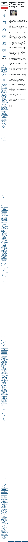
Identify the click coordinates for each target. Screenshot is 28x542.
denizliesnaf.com (4, 379)
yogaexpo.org (4, 245)
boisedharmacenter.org (4, 250)
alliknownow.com (4, 275)
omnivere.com (4, 97)
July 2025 (4, 14)
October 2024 (4, 22)
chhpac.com (4, 526)
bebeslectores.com (4, 154)
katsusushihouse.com (4, 297)
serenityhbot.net (4, 409)
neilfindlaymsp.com (4, 366)
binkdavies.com (4, 288)
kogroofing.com (4, 130)
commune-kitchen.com (4, 291)
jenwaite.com (4, 512)
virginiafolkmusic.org (4, 234)
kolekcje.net (4, 237)
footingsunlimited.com (4, 432)
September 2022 (4, 50)
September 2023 (4, 36)
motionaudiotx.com (4, 528)
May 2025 (4, 15)
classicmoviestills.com (4, 263)
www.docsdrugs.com (4, 434)
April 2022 (4, 56)
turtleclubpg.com (4, 361)
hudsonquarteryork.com (4, 479)
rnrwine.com (4, 518)
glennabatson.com (4, 282)
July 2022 (4, 52)
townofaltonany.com (4, 341)
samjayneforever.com (4, 496)
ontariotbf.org (4, 113)
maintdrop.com (4, 127)
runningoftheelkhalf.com (4, 418)
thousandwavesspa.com (4, 364)
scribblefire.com (4, 244)
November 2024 (4, 21)
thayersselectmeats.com (4, 390)
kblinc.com (4, 196)
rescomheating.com (4, 530)
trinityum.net (4, 471)
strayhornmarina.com (4, 283)
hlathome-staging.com (4, 219)
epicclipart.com (4, 125)
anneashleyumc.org (4, 428)
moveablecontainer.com (4, 146)
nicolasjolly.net (4, 294)
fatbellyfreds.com (4, 477)
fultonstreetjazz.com (4, 144)
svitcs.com (4, 383)
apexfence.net (4, 538)
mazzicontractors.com (4, 472)
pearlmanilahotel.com (4, 126)
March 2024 (4, 29)
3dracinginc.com (4, 270)
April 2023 (4, 42)
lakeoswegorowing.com (4, 519)
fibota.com (4, 480)
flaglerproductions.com (4, 284)
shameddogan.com (4, 397)
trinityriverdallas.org (4, 240)
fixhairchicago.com (4, 378)
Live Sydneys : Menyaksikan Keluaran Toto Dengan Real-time (4, 74)
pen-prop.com (4, 412)
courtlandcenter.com (4, 365)
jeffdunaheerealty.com (4, 419)
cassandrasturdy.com (4, 260)
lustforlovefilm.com (4, 293)
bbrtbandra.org (4, 123)
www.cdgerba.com (4, 481)
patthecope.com (4, 382)
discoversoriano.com (4, 265)
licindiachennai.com (4, 88)
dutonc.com (4, 328)
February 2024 (4, 30)
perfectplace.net (4, 241)
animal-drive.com (4, 387)
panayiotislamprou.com (4, 134)
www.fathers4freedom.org (4, 415)
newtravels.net (4, 105)
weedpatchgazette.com (4, 195)
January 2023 (4, 45)
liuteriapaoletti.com (4, 345)
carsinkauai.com (4, 501)
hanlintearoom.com (4, 510)
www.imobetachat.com (4, 403)
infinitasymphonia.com (4, 295)
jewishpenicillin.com (4, 230)
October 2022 (4, 49)
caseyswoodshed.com (4, 377)
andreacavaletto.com (4, 247)
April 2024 (4, 28)
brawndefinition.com (4, 285)
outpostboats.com (4, 255)
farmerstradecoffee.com (4, 400)
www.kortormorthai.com (4, 426)
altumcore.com (4, 386)
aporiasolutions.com (4, 391)
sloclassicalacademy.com (4, 280)
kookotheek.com (4, 133)
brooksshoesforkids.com (4, 389)
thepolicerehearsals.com (4, 274)
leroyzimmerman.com (4, 515)
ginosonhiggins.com (4, 336)
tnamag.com (4, 388)
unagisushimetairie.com (4, 120)
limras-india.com (4, 85)
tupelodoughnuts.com (4, 201)
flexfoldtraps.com (4, 423)
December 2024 (4, 20)
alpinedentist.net (4, 131)
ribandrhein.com (4, 236)
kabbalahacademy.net (4, 211)
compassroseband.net (4, 385)
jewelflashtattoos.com (4, 121)
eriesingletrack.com (4, 197)
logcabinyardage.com (4, 401)
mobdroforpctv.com (4, 259)
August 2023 (4, 37)
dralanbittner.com (4, 193)
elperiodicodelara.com (4, 86)
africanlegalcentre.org (4, 296)
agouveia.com (4, 522)
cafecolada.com (4, 264)
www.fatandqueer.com (4, 427)
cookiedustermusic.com (4, 353)
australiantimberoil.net (4, 155)
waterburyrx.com (4, 370)
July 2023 (4, 38)
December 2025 (4, 13)
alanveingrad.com (4, 335)
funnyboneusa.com (4, 352)
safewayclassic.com (4, 108)
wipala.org (4, 252)
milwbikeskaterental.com (4, 339)
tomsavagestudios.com (4, 231)
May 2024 (4, 27)
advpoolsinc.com (4, 371)
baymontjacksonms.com (4, 340)
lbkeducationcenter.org (4, 239)
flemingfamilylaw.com (4, 517)
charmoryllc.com (4, 269)
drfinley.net (4, 516)
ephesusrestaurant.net (4, 475)
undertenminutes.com (4, 96)
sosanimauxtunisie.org (4, 129)
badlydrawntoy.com (4, 405)
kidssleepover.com (4, 104)
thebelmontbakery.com (4, 107)
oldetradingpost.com (4, 151)
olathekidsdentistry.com (4, 202)
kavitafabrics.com (4, 356)
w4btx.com (4, 209)
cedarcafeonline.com (4, 94)
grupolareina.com (4, 147)
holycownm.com (4, 358)
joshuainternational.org (4, 410)
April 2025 (4, 16)
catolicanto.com (4, 238)
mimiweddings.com (4, 531)
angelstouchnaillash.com (4, 210)
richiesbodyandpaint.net (4, 87)
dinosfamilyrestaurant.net (4, 156)
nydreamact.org (4, 119)
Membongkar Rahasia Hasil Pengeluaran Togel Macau (4, 65)
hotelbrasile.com (4, 143)
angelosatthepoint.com (4, 372)
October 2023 (4, 35)
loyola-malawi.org (4, 253)
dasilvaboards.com (4, 281)
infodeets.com (4, 90)
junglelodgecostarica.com (4, 331)
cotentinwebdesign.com (4, 150)
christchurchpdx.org (4, 289)
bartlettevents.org (4, 145)
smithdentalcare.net (4, 534)
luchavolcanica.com (4, 357)
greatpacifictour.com (4, 362)
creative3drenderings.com (4, 399)
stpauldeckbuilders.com (4, 431)
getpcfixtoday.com (4, 122)
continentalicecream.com (4, 286)
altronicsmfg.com (4, 100)
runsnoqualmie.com (4, 433)
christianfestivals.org (4, 332)
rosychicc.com (4, 254)
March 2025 (4, 17)
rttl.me (4, 529)
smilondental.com (4, 212)
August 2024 (4, 24)
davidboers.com (4, 402)
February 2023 (4, 44)
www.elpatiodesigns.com (4, 478)
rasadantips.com (4, 98)
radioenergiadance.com (4, 132)
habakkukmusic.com (4, 407)
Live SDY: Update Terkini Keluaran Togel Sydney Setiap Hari (4, 71)
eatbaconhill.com (4, 101)
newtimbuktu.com (4, 99)
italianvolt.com (4, 189)
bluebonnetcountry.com (4, 124)
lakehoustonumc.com (4, 406)
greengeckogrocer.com (4, 218)
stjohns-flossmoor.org (4, 351)
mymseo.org (4, 525)
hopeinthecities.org (4, 257)
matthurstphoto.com (4, 497)
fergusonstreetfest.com (4, 495)
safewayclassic (4, 3)
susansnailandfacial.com (4, 411)
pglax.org (4, 342)
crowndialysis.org (4, 225)
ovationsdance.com (4, 235)
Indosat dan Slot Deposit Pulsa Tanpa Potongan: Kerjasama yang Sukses (4, 68)
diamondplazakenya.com (4, 488)
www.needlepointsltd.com (4, 437)
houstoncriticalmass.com (4, 271)
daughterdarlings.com (4, 89)
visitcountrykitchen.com (4, 333)
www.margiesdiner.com (4, 435)
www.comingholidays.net (4, 267)
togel (4, 80)
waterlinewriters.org (4, 396)
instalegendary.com (4, 114)
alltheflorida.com (4, 498)
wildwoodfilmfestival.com (4, 140)
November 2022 (4, 48)
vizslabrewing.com (4, 192)
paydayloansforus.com (4, 106)
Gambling (4, 79)
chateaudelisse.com (4, 137)
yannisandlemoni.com (4, 194)
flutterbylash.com (4, 509)
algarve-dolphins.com (4, 334)
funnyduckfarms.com (4, 511)
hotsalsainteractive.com (4, 91)
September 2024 (4, 23)
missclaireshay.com (4, 84)
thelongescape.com (4, 329)
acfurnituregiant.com (4, 95)
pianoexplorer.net (4, 469)
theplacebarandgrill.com (4, 369)
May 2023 (4, 41)
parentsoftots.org (4, 398)
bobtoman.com (4, 128)
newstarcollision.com (4, 213)
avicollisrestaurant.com (4, 367)
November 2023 (4, 34)
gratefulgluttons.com (4, 258)
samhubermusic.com (4, 537)
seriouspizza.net (4, 384)
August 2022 (4, 51)
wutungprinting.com (4, 337)
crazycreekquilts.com (4, 287)
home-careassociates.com (4, 246)
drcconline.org (4, 368)
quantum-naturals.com (4, 492)
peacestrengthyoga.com (4, 420)
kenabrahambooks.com (4, 290)
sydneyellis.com (4, 224)
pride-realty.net (4, 506)
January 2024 (4, 31)
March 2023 (4, 43)
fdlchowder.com (4, 436)
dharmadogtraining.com (4, 527)
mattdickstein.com (4, 404)
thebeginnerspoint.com (4, 266)
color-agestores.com (4, 251)
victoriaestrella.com (4, 363)
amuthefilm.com (4, 292)
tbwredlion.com (4, 489)
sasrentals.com (4, 214)
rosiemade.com (4, 200)
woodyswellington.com (4, 476)
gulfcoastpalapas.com (4, 393)
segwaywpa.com (4, 392)
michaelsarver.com (4, 217)
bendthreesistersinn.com (4, 350)
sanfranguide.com (4, 268)
